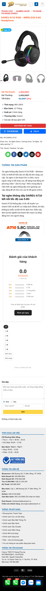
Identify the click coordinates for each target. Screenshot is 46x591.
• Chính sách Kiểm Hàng (11, 530)
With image (8, 358)
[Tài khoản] (36, 4)
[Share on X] (20, 154)
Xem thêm (22, 240)
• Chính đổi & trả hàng (10, 533)
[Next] (42, 49)
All (6, 327)
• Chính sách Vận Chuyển (11, 526)
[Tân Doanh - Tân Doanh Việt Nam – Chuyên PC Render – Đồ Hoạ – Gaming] (17, 4)
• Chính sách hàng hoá (10, 536)
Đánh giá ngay (23, 313)
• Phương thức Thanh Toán (12, 513)
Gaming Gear (23, 11)
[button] (4, 4)
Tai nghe (20, 148)
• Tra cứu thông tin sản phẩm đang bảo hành (18, 543)
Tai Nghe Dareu (9, 13)
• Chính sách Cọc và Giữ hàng (13, 517)
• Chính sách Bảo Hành (10, 523)
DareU (6, 148)
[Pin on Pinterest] (38, 154)
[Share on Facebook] (14, 154)
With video (8, 354)
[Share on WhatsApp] (8, 154)
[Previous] (4, 49)
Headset (13, 148)
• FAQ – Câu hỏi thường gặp (12, 540)
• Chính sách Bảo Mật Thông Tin (14, 520)
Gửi (23, 412)
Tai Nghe (37, 11)
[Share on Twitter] (26, 154)
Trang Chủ (7, 11)
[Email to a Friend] (32, 154)
